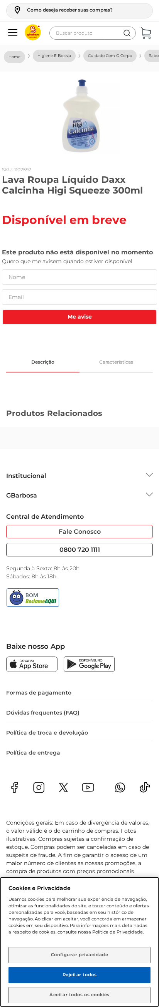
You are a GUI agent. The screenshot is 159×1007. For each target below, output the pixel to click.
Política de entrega (33, 752)
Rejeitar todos (80, 974)
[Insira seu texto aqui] (145, 789)
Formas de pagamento (38, 692)
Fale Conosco (80, 531)
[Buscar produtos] (126, 33)
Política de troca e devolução (47, 732)
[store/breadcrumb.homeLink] (14, 57)
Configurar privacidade (79, 954)
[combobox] (92, 33)
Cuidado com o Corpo (110, 55)
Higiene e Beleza (54, 55)
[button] (63, 10)
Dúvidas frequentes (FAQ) (43, 712)
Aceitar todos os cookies (79, 994)
